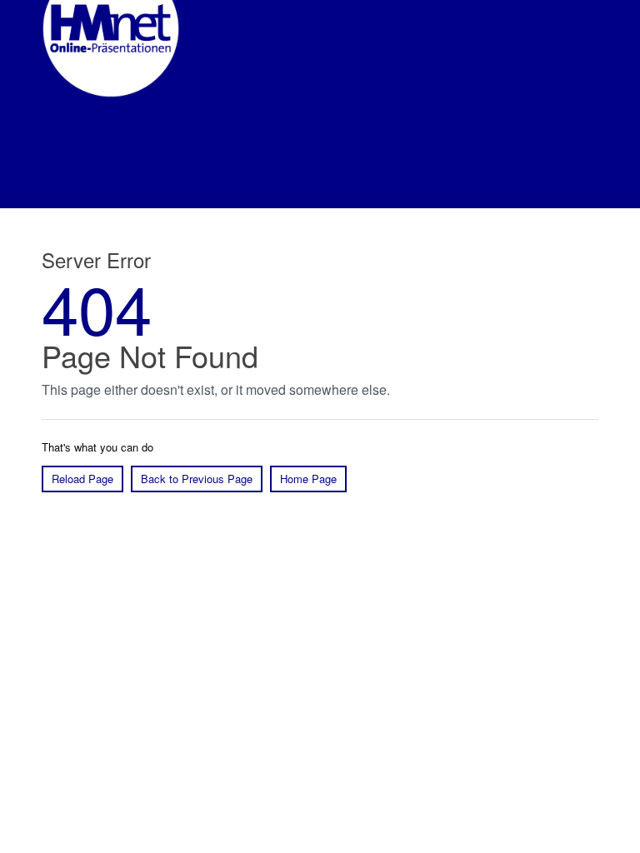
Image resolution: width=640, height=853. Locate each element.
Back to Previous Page (196, 478)
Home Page (308, 478)
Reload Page (82, 478)
